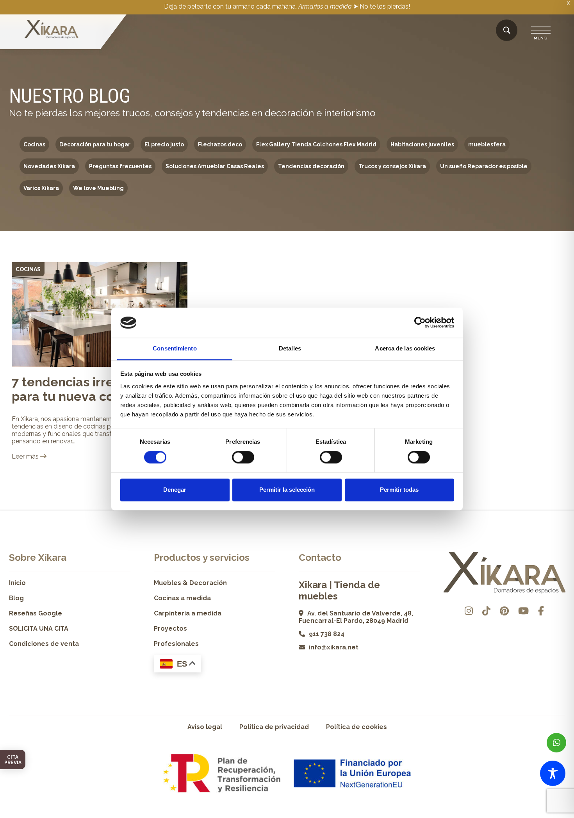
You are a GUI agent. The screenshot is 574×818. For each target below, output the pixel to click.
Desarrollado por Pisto (545, 815)
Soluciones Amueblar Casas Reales (215, 166)
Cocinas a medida (182, 598)
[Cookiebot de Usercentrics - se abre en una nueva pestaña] (420, 323)
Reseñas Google (35, 613)
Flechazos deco (220, 144)
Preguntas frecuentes (120, 166)
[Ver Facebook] (541, 611)
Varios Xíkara (41, 188)
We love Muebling (98, 188)
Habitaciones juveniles (422, 144)
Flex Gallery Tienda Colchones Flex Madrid (316, 144)
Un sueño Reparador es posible (484, 166)
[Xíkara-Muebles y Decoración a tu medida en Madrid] (51, 30)
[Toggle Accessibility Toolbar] (552, 773)
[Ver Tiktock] (486, 611)
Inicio (17, 583)
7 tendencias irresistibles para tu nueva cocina (87, 389)
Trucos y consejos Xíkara (392, 166)
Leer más (26, 456)
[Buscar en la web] (506, 30)
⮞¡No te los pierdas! (381, 6)
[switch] (243, 457)
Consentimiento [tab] (174, 348)
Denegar (174, 489)
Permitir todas (399, 489)
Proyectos (170, 628)
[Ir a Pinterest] (504, 611)
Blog (16, 598)
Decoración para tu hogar (94, 144)
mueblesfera (487, 144)
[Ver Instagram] (469, 611)
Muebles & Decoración (190, 583)
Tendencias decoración (311, 166)
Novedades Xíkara (49, 166)
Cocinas (34, 144)
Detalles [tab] (290, 348)
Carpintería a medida (187, 613)
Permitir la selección (287, 489)
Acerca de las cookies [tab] (405, 348)
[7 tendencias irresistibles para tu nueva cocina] (99, 314)
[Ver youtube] (523, 611)
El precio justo (164, 144)
